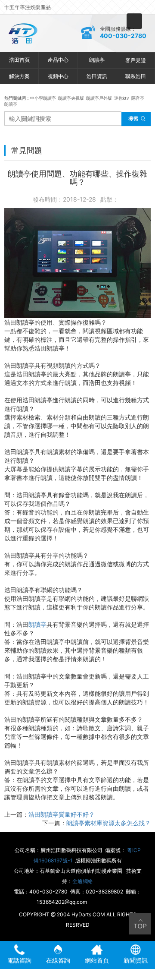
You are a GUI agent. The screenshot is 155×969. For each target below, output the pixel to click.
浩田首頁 (19, 60)
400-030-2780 (123, 35)
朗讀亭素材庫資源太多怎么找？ (108, 823)
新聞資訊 (136, 960)
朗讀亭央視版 (71, 98)
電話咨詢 (19, 960)
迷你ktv (121, 98)
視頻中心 (58, 76)
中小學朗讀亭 (43, 98)
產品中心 (58, 60)
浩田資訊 (97, 76)
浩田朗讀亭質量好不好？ (61, 814)
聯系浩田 (135, 76)
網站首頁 (97, 960)
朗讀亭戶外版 (99, 98)
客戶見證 (135, 60)
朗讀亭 (97, 60)
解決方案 (19, 76)
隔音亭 (137, 98)
